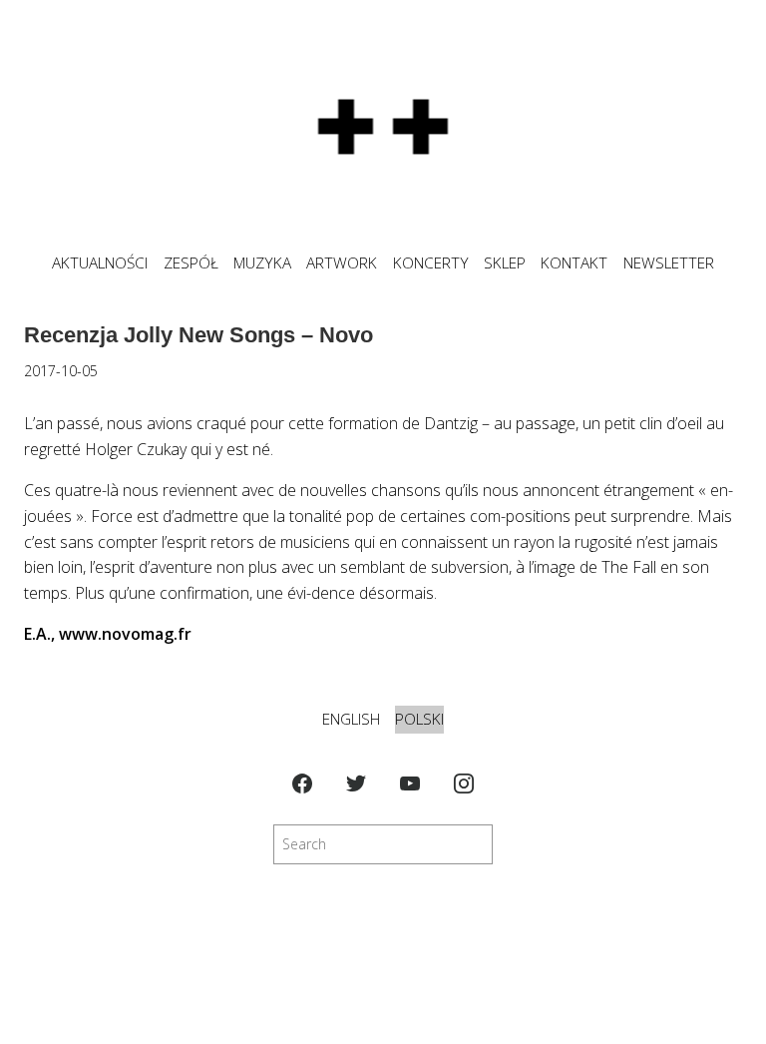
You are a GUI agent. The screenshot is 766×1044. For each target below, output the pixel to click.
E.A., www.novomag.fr (108, 634)
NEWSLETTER (668, 263)
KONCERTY (431, 263)
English (351, 719)
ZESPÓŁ (191, 263)
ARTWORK (341, 263)
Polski (419, 719)
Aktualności (100, 263)
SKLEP (505, 263)
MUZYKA (262, 263)
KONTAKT (574, 263)
